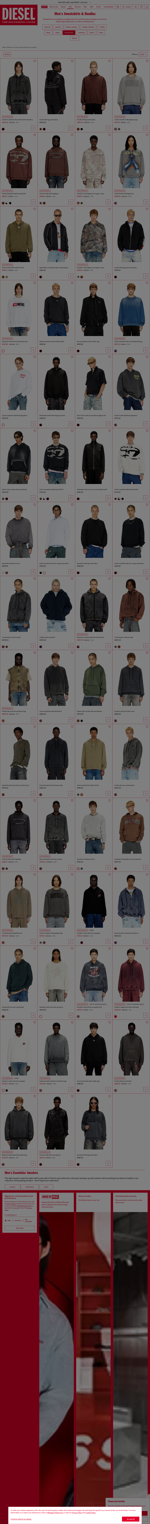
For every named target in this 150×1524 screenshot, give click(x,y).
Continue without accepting (21, 1519)
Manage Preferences (55, 1513)
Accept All (131, 1519)
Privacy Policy (77, 1513)
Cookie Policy (91, 1513)
